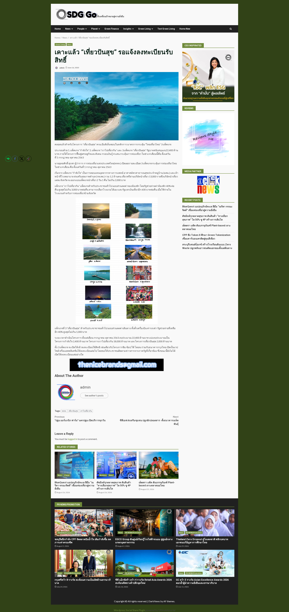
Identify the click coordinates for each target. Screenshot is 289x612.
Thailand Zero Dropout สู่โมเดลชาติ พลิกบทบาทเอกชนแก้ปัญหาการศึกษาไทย (205, 522)
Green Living (144, 29)
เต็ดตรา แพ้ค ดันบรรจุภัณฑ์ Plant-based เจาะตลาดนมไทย (159, 465)
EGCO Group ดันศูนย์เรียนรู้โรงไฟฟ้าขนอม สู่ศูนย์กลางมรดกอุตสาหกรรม (144, 522)
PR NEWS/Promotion (66, 533)
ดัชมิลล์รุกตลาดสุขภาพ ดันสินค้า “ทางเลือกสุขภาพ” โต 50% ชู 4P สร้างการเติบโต (116, 465)
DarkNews (154, 601)
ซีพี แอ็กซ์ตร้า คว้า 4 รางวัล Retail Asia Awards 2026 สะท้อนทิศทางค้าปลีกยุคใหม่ (144, 563)
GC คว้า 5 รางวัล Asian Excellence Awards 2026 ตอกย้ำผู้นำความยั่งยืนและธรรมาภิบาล (205, 563)
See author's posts (94, 395)
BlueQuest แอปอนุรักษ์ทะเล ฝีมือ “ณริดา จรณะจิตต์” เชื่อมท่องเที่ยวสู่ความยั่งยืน (74, 465)
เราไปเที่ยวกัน (86, 411)
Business (103, 475)
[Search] (231, 29)
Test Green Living (166, 29)
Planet (94, 29)
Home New (184, 29)
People (80, 29)
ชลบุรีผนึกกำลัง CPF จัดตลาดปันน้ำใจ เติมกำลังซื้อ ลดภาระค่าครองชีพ (84, 522)
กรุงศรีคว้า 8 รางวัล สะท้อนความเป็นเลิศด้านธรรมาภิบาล (84, 563)
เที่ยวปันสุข (73, 411)
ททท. (64, 411)
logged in (72, 438)
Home (58, 29)
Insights (127, 29)
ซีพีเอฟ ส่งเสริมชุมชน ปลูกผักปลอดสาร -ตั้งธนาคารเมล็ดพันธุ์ (149, 420)
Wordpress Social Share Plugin (130, 610)
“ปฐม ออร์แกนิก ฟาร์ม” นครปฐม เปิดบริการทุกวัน (80, 418)
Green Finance (111, 29)
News (68, 29)
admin (61, 67)
